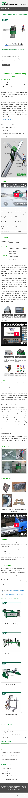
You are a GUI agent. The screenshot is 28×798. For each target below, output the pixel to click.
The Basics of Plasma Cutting (9, 759)
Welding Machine (7, 737)
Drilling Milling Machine (8, 732)
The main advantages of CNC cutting (11, 746)
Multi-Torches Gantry (11, 654)
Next (23, 30)
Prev (4, 30)
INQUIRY (6, 64)
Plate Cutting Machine (8, 729)
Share (3, 797)
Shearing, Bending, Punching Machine (12, 734)
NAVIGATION (5, 8)
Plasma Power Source (7, 119)
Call (10, 797)
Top (24, 797)
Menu (17, 797)
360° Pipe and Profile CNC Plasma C (11, 756)
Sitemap (19, 789)
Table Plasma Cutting (11, 624)
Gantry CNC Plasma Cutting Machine (11, 752)
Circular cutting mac (11, 714)
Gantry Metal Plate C (11, 684)
